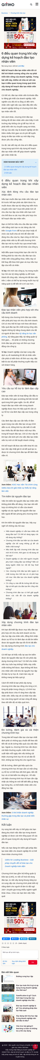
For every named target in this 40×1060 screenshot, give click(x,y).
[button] (35, 162)
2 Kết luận (8, 173)
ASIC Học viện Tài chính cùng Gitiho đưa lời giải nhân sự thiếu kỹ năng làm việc (19, 488)
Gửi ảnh (5, 962)
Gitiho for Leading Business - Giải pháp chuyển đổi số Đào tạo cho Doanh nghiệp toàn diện (19, 863)
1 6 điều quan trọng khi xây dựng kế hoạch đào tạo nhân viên (20, 168)
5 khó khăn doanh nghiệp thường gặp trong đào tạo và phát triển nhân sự (18, 816)
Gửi (33, 962)
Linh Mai (21, 66)
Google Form (11, 231)
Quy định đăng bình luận (19, 962)
